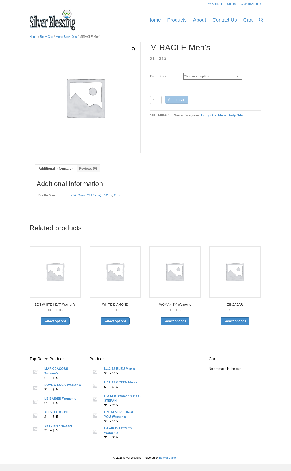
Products (177, 20)
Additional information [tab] (56, 168)
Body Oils (46, 36)
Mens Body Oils (66, 36)
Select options (55, 321)
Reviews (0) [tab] (88, 168)
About (199, 20)
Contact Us (224, 20)
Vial (73, 195)
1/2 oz (107, 195)
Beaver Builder (168, 457)
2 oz (117, 195)
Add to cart (176, 100)
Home (154, 20)
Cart (248, 20)
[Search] (258, 20)
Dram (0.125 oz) (89, 195)
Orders (231, 3)
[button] (134, 49)
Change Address (251, 3)
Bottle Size (158, 76)
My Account (215, 3)
